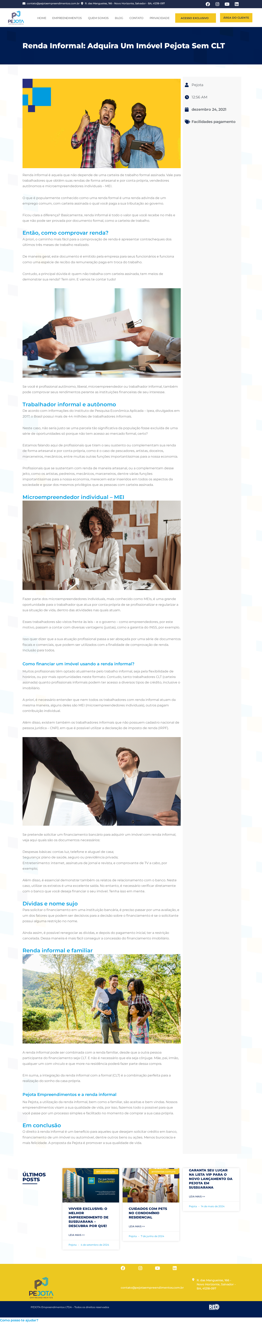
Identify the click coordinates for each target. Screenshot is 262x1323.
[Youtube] (157, 1268)
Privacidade (159, 18)
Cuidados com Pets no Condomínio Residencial (148, 1213)
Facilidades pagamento (214, 121)
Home (41, 18)
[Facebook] (123, 1268)
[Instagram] (140, 1268)
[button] (19, 1320)
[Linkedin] (174, 1268)
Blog (119, 18)
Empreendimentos (67, 18)
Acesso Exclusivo (195, 18)
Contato (136, 18)
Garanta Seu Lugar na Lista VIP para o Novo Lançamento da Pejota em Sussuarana (211, 1178)
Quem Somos (98, 18)
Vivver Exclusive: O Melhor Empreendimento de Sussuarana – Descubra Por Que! (88, 1217)
